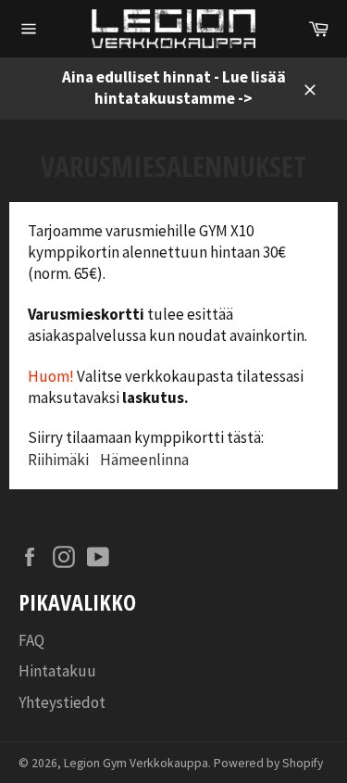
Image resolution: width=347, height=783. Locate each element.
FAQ (31, 640)
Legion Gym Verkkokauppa (136, 763)
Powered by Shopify (268, 763)
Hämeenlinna (144, 459)
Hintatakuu (57, 671)
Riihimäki (58, 459)
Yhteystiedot (62, 702)
